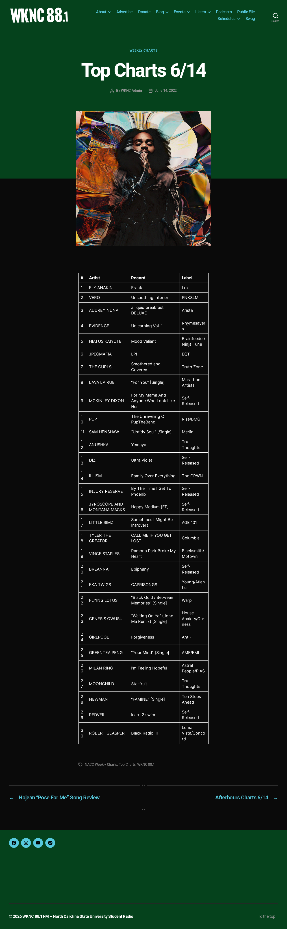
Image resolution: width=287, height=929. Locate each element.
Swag (250, 18)
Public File (246, 11)
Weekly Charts (143, 50)
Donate (144, 11)
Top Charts (127, 764)
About (101, 11)
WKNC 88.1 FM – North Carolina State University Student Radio (77, 916)
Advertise (124, 11)
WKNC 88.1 (146, 764)
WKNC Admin (131, 90)
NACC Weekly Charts (101, 764)
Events (179, 11)
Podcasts (224, 11)
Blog (160, 11)
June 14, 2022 (166, 90)
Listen (200, 11)
